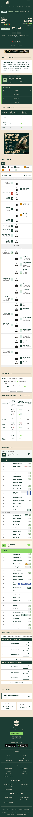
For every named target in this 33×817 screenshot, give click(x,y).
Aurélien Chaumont (18, 500)
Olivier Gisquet (27, 317)
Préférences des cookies (25, 812)
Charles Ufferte (6, 350)
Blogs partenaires (8, 776)
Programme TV (8, 789)
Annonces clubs (9, 797)
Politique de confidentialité (25, 809)
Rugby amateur (24, 768)
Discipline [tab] (21, 378)
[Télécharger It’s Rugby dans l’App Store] (10, 745)
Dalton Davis (16, 473)
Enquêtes (8, 773)
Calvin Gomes (26, 341)
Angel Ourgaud (27, 329)
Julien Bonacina (17, 479)
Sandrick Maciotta (25, 270)
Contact (17, 812)
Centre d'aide (5, 809)
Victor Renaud (17, 570)
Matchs (8, 6)
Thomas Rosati (17, 476)
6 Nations (8, 758)
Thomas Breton (17, 560)
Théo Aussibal (17, 557)
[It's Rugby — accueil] (7, 2)
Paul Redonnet (6, 229)
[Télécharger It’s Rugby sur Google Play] (22, 745)
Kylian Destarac (17, 497)
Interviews (24, 771)
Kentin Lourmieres (18, 579)
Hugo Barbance (6, 278)
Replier (16, 245)
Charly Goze (26, 188)
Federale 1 (27, 11)
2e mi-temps (17, 248)
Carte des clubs (24, 784)
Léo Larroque (26, 284)
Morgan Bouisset (14, 79)
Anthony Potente (25, 214)
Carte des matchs (8, 784)
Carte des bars (24, 786)
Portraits (24, 773)
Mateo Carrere (17, 507)
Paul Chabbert (6, 297)
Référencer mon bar (9, 802)
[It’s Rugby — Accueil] (16, 723)
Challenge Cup (8, 760)
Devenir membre (16, 733)
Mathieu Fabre (17, 503)
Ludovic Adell (16, 597)
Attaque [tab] (9, 378)
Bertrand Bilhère (18, 482)
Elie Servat (16, 591)
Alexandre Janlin (17, 463)
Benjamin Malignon (18, 573)
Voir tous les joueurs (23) (16, 659)
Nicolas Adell (16, 594)
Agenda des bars (24, 800)
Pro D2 (24, 755)
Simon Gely (26, 289)
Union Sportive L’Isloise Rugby (4, 20)
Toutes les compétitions (24, 760)
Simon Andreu (6, 181)
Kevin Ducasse (6, 192)
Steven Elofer (16, 554)
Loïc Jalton (6, 323)
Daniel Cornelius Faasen (19, 489)
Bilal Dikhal (26, 256)
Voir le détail (26, 645)
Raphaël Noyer (27, 262)
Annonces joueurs (24, 797)
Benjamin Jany (26, 203)
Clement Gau (16, 600)
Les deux (4, 636)
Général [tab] (4, 378)
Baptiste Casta (17, 485)
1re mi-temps (17, 178)
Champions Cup (24, 758)
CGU (13, 812)
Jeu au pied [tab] (14, 378)
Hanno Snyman (6, 234)
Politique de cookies (6, 812)
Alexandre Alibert (18, 576)
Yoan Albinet (5, 251)
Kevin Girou (26, 335)
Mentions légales (13, 809)
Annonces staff (8, 800)
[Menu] (4, 3)
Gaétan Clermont (18, 470)
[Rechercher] (28, 2)
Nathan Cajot (6, 313)
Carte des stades (8, 786)
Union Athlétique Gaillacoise (28, 20)
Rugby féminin (8, 768)
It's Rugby (3, 6)
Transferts (8, 771)
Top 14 (8, 755)
